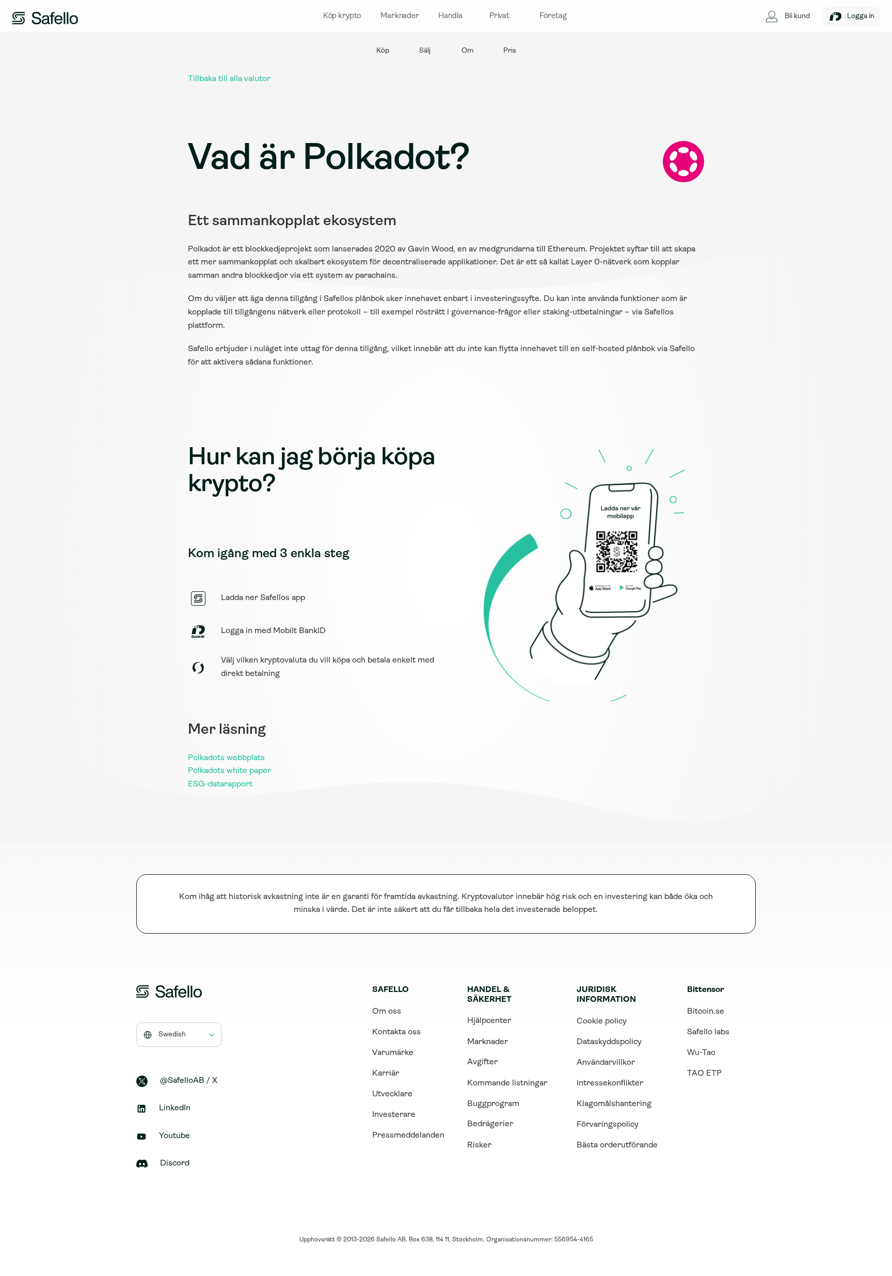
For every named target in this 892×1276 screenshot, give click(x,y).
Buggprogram (493, 1104)
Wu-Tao (701, 1053)
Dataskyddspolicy (609, 1042)
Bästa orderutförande (617, 1145)
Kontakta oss (396, 1032)
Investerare (394, 1115)
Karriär (385, 1073)
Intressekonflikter (610, 1083)
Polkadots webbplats (226, 758)
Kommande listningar (507, 1083)
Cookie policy (602, 1021)
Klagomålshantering (614, 1104)
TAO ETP (704, 1073)
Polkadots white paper (229, 771)
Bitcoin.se (705, 1011)
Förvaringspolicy (608, 1125)
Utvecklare (392, 1094)
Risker (479, 1145)
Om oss (386, 1011)
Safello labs (708, 1032)
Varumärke (392, 1053)
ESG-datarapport (220, 784)
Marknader (487, 1042)
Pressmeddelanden (408, 1135)
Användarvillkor (606, 1063)
